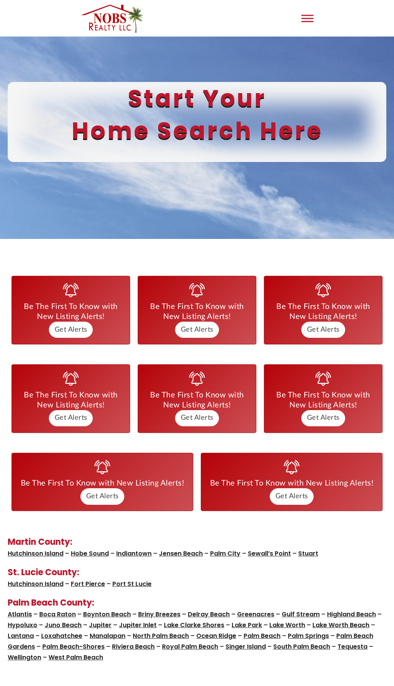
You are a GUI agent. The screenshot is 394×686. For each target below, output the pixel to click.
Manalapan (107, 635)
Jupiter (100, 625)
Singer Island (245, 646)
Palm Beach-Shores (73, 646)
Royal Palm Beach (190, 646)
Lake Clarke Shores (194, 625)
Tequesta (352, 646)
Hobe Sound (90, 553)
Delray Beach (209, 614)
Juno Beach (63, 625)
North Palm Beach (161, 635)
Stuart (308, 553)
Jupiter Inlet (138, 625)
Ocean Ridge (216, 635)
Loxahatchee (61, 635)
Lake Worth (287, 625)
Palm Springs (308, 635)
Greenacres (255, 614)
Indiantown (134, 553)
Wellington (24, 657)
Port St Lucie (132, 583)
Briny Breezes (159, 614)
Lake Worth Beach (340, 625)
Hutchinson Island (35, 553)
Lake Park (247, 625)
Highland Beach (351, 614)
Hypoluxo (22, 625)
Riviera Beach (133, 646)
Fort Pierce (88, 583)
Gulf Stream (301, 614)
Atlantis (20, 614)
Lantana (21, 635)
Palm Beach (262, 635)
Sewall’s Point (269, 553)
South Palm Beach (301, 646)
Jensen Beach (181, 553)
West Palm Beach (75, 657)
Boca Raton (57, 614)
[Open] (307, 18)
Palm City (225, 553)
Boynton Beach (107, 614)
